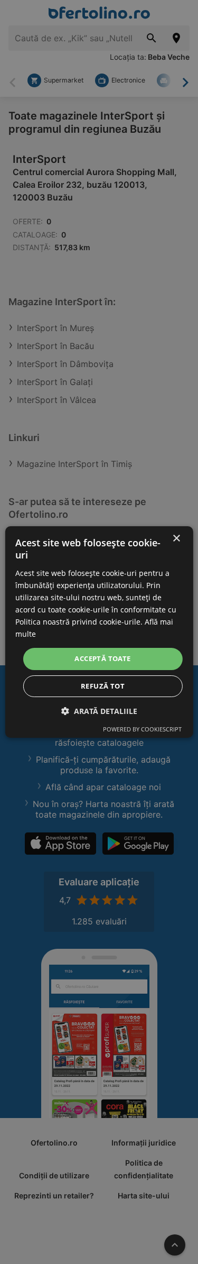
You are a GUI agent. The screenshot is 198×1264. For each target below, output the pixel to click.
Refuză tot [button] (103, 686)
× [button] (176, 539)
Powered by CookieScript (142, 729)
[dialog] (99, 632)
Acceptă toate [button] (102, 658)
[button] (99, 711)
